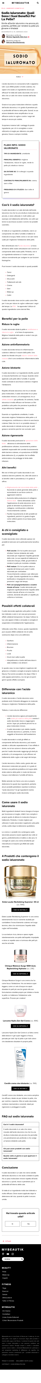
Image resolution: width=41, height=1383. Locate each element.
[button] (3, 3)
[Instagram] (12, 1254)
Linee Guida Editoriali (10, 1317)
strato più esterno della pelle (21, 718)
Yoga (4, 1288)
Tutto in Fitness (8, 1301)
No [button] (28, 1224)
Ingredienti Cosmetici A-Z (15, 8)
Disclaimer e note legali (24, 1361)
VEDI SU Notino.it (20, 910)
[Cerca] (22, 1259)
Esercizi (5, 1291)
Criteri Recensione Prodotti (12, 1320)
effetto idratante (8, 399)
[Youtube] (8, 1254)
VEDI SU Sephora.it (20, 974)
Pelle (3, 8)
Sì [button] (12, 1224)
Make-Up (5, 1275)
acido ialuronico (25, 245)
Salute (4, 1294)
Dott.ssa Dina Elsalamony (15, 42)
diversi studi (11, 500)
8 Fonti (8, 1241)
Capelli (5, 1278)
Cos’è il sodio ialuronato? (13, 1124)
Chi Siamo (6, 1311)
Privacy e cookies (8, 1361)
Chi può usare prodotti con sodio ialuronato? (16, 1149)
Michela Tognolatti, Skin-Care (16, 37)
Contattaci (6, 1314)
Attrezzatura (7, 1297)
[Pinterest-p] (3, 1254)
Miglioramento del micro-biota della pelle (22, 487)
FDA (14, 306)
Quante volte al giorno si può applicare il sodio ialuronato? (20, 1157)
